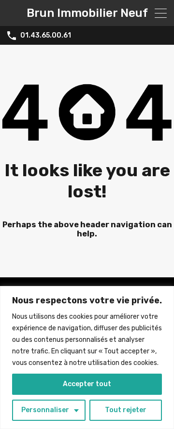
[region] (87, 357)
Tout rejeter (125, 410)
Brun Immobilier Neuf (87, 13)
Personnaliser (45, 410)
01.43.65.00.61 (45, 35)
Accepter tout (87, 384)
